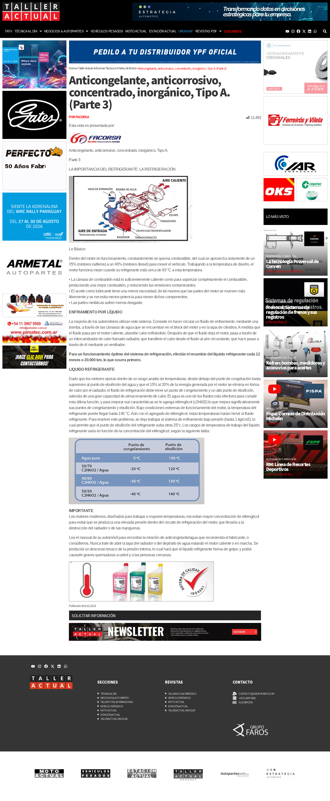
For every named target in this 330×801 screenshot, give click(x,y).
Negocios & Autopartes (64, 31)
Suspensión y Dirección (281, 256)
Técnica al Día (25, 31)
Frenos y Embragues (279, 302)
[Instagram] (293, 31)
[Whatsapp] (315, 31)
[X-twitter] (304, 31)
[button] (28, 31)
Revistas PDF (206, 31)
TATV (8, 31)
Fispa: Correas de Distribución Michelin (295, 416)
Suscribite (233, 31)
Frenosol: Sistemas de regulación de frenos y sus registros (291, 312)
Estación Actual (162, 31)
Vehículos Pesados (107, 31)
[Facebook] (298, 31)
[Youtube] (287, 31)
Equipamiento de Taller (281, 357)
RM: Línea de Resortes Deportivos (288, 466)
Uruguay (186, 31)
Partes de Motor (277, 408)
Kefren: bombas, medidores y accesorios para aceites (295, 365)
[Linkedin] (309, 31)
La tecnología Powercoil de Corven (292, 263)
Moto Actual (136, 31)
